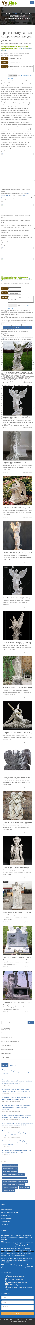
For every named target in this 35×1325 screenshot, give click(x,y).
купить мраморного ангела (10, 1171)
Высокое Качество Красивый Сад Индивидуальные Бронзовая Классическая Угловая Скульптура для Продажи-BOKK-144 (17, 1142)
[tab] (15, 1065)
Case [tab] (11, 1065)
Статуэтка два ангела (8, 1190)
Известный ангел (7, 1049)
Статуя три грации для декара (16, 867)
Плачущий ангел (6, 1037)
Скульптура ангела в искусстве (16, 417)
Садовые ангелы (7, 1033)
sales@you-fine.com (19, 1285)
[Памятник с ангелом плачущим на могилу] (17, 491)
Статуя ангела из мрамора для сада (18, 372)
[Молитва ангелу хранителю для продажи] (17, 671)
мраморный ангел (24, 1187)
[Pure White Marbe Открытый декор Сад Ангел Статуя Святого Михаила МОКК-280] (17, 581)
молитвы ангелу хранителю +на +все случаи (14, 1178)
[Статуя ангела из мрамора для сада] (17, 356)
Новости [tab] (4, 1065)
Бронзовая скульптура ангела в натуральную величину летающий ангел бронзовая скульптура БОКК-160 (16, 1072)
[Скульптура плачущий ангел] (17, 446)
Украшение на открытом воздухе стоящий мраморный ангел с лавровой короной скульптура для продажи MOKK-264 (16, 1133)
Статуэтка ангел (6, 1045)
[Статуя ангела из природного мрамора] (17, 626)
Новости (17, 13)
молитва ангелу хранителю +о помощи (13, 1174)
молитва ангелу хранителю (10, 1041)
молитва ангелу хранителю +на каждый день (15, 1181)
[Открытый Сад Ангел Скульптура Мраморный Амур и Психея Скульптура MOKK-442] (17, 716)
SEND (17, 1313)
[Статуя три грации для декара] (17, 851)
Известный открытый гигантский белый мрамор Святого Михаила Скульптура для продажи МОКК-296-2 (16, 1107)
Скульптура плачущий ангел (15, 462)
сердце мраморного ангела (10, 1165)
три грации (5, 1057)
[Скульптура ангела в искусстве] (17, 401)
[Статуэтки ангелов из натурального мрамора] (17, 806)
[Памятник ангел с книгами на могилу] (17, 941)
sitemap (24, 1321)
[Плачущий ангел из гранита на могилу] (17, 986)
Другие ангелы (6, 1053)
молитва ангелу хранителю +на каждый (13, 1184)
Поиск (30, 1022)
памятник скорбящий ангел (10, 1187)
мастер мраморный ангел (10, 1168)
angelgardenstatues (27, 382)
